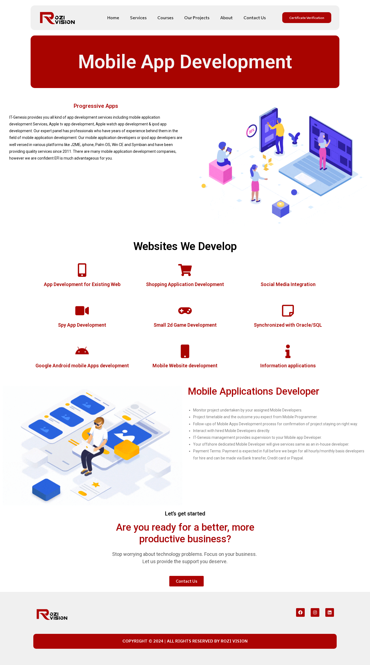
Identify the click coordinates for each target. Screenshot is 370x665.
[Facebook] (300, 612)
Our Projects (196, 17)
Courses (165, 17)
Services (138, 17)
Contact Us (255, 17)
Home (113, 17)
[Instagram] (315, 612)
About (226, 17)
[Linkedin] (329, 612)
